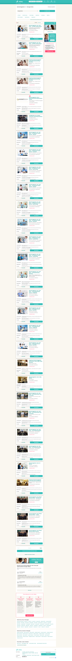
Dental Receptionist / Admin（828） (42, 643)
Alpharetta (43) (43, 621)
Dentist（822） (19, 643)
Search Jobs (48, 10)
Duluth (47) (26, 621)
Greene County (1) (49, 636)
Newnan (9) (27, 625)
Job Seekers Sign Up (32, 1)
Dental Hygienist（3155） (25, 643)
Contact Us (48, 654)
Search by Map (50, 31)
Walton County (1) (25, 636)
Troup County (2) (47, 633)
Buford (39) (22, 622)
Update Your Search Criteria (30, 554)
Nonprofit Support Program (35, 655)
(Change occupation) (51, 6)
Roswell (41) (18, 622)
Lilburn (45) (33, 621)
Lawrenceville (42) (48, 621)
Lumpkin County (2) (41, 633)
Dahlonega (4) (41, 625)
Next (41, 548)
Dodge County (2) (35, 633)
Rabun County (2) (19, 633)
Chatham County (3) (50, 632)
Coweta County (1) (38, 636)
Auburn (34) (45, 622)
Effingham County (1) (32, 636)
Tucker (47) (30, 621)
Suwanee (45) (38, 621)
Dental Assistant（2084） (32, 643)
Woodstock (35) (40, 622)
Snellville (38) (31, 622)
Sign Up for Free (29, 615)
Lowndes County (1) (19, 636)
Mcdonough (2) (49, 625)
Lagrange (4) (36, 625)
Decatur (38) (27, 622)
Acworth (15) (18, 625)
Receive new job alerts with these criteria (36, 19)
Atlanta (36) (35, 622)
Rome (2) (44, 625)
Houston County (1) (44, 636)
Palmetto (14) (23, 625)
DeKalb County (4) (37, 632)
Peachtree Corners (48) (20, 621)
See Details (36, 38)
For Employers (24, 655)
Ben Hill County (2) (25, 633)
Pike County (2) (30, 633)
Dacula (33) (49, 622)
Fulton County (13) (26, 632)
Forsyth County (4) (43, 632)
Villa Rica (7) (31, 625)
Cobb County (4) (32, 632)
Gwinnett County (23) (20, 632)
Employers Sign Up (39, 1)
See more (29, 590)
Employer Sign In (29, 655)
